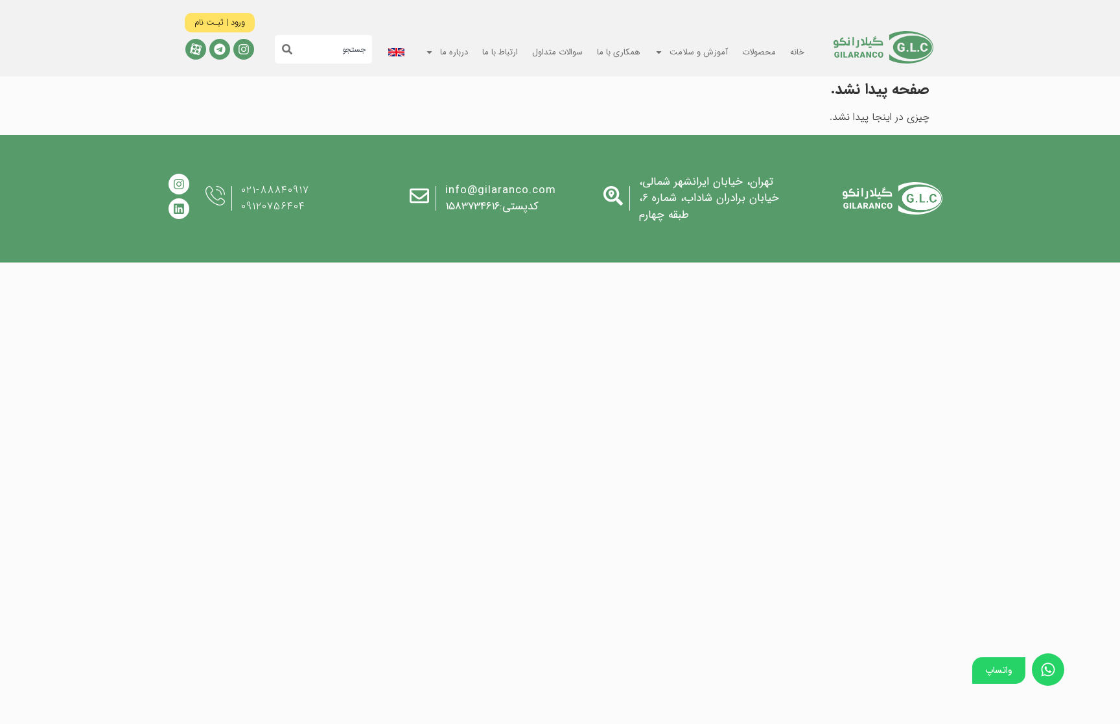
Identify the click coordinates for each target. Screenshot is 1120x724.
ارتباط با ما (500, 52)
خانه (797, 52)
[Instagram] (243, 49)
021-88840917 (275, 190)
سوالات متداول (557, 52)
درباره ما (454, 52)
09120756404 (273, 206)
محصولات (759, 52)
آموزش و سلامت (699, 52)
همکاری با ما (618, 52)
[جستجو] (283, 49)
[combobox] (332, 49)
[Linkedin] (179, 208)
